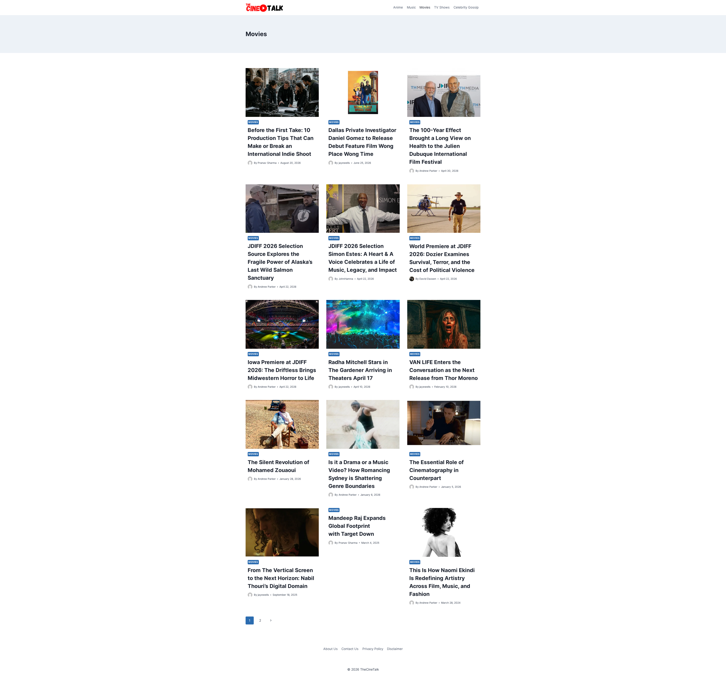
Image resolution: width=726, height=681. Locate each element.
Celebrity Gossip (466, 7)
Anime (398, 7)
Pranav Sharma (267, 162)
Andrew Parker (428, 170)
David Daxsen (427, 278)
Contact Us (349, 649)
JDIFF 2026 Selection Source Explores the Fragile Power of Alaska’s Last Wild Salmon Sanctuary (280, 262)
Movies (425, 7)
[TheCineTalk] (264, 7)
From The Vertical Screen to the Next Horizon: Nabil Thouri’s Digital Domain (281, 578)
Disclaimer (395, 649)
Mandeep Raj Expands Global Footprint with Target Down (357, 526)
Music (411, 7)
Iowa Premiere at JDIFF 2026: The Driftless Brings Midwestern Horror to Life (282, 370)
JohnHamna (346, 278)
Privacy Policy (372, 649)
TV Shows (442, 7)
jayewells (344, 162)
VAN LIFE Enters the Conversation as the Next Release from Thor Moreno (443, 370)
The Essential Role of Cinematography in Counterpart (436, 470)
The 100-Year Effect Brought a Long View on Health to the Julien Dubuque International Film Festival (440, 146)
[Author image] (250, 163)
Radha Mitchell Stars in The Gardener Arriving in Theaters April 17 (360, 370)
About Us (330, 649)
